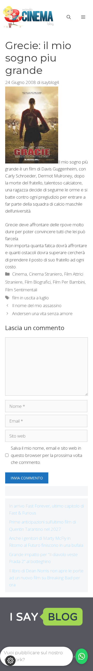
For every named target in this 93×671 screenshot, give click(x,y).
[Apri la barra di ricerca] (68, 17)
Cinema (19, 274)
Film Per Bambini (69, 282)
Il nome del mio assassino (36, 305)
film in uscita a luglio (30, 298)
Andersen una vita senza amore (42, 313)
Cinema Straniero (45, 274)
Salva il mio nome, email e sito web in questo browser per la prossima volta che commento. (46, 455)
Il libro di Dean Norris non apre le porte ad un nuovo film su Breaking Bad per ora (46, 578)
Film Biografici (38, 282)
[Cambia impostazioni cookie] (10, 661)
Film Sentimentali (21, 290)
